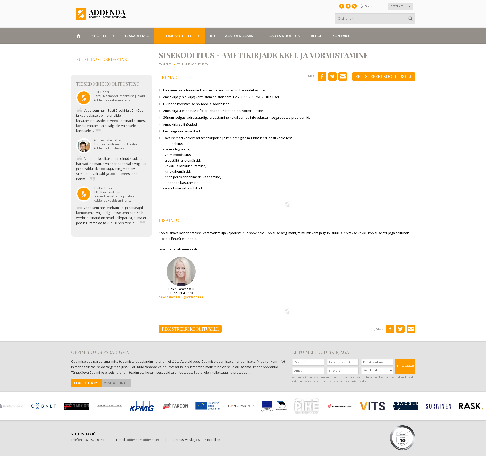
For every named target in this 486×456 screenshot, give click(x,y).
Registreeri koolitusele (383, 76)
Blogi (316, 35)
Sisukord (371, 6)
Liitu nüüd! (405, 366)
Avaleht (165, 64)
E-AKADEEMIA (137, 35)
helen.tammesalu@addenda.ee (181, 297)
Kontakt (341, 35)
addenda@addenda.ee (143, 440)
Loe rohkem (86, 383)
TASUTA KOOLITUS (283, 35)
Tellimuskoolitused (179, 35)
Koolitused (103, 35)
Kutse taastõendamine (233, 35)
